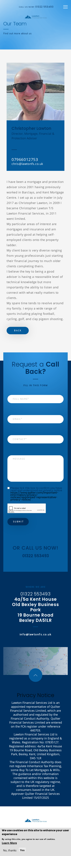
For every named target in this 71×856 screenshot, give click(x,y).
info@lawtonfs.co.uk (36, 634)
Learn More (9, 843)
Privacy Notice (35, 695)
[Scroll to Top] (35, 675)
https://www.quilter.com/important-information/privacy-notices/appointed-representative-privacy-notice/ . (34, 496)
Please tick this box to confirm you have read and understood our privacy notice (36, 494)
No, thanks (10, 850)
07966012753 (25, 159)
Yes (22, 850)
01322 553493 (44, 6)
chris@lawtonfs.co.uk (27, 164)
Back (18, 330)
